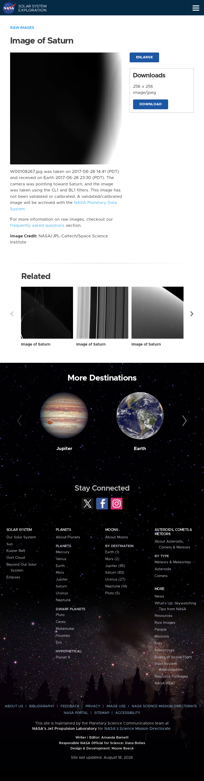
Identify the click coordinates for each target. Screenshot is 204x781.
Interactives (165, 650)
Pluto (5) (112, 593)
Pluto (60, 615)
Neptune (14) (116, 586)
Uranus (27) (115, 579)
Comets (161, 576)
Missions (162, 636)
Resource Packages (171, 676)
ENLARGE (144, 57)
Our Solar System (21, 537)
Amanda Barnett (115, 737)
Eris (59, 642)
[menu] (196, 8)
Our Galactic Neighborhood (29, 20)
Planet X (63, 657)
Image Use (116, 706)
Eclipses (13, 577)
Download (150, 104)
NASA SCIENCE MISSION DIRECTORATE (164, 706)
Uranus (62, 593)
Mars (60, 572)
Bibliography (41, 706)
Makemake (65, 629)
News (159, 596)
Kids (158, 643)
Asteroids (163, 569)
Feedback (70, 706)
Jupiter (64, 448)
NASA (7, 8)
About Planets (68, 537)
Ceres (61, 622)
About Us (14, 706)
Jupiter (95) (115, 566)
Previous (12, 313)
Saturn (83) (114, 572)
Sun (9, 544)
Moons (111, 530)
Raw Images (22, 28)
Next (192, 313)
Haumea (63, 636)
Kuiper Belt (15, 551)
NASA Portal (76, 713)
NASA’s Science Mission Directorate (137, 729)
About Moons (116, 537)
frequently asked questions (37, 226)
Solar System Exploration (29, 8)
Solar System (19, 530)
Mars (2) (112, 559)
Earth (140, 448)
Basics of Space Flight (173, 657)
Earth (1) (112, 552)
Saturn (61, 586)
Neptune (63, 600)
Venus (61, 559)
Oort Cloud (15, 558)
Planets (63, 530)
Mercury (63, 552)
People (161, 629)
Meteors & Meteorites (173, 562)
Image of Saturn (35, 344)
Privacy (93, 706)
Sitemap (101, 713)
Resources (163, 616)
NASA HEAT (165, 683)
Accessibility (127, 713)
